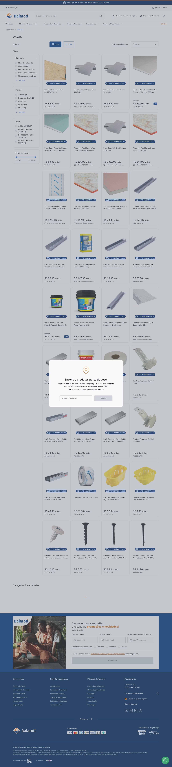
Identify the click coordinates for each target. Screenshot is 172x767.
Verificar (103, 398)
